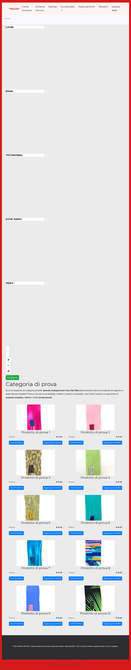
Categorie (12, 377)
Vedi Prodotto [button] (16, 442)
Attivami (103, 6)
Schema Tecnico (40, 8)
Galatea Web (116, 8)
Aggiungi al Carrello (52, 442)
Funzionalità (67, 6)
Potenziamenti (86, 6)
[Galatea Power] (14, 8)
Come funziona (27, 8)
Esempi (52, 6)
